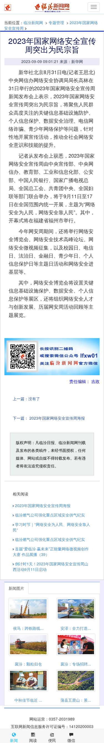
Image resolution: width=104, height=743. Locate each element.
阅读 (33, 740)
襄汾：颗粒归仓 (28, 664)
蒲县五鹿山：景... (75, 700)
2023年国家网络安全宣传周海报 (57, 418)
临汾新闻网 (33, 22)
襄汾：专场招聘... (75, 664)
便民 (52, 740)
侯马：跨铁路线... (28, 628)
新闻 (14, 740)
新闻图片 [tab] (16, 588)
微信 (71, 740)
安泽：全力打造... (75, 628)
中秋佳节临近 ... (28, 700)
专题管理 (56, 22)
